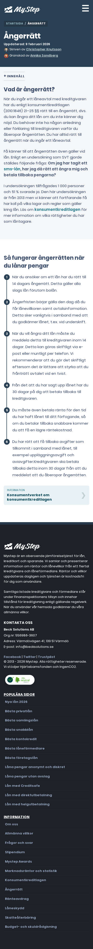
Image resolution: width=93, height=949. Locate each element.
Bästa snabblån (19, 729)
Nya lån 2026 (16, 701)
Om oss (11, 824)
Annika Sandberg (44, 55)
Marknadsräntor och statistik (31, 871)
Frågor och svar (19, 842)
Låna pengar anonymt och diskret (35, 767)
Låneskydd (14, 908)
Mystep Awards (18, 861)
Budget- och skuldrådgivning (31, 926)
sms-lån (12, 169)
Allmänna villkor (19, 833)
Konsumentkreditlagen (25, 880)
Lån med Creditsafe (22, 785)
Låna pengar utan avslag (27, 776)
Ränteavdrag (17, 898)
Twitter (29, 656)
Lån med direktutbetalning (28, 795)
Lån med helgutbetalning (27, 804)
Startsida (14, 23)
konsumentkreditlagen (57, 209)
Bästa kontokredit (21, 739)
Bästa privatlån (18, 711)
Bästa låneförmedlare (25, 748)
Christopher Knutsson (43, 49)
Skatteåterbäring (20, 917)
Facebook (12, 656)
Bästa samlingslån (21, 720)
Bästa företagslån (21, 757)
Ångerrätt (14, 889)
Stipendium (15, 852)
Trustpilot (46, 656)
